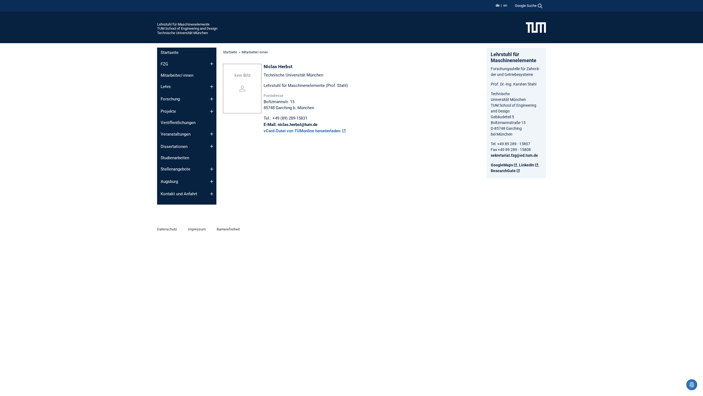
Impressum (197, 229)
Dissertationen (174, 146)
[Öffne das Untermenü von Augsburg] (211, 181)
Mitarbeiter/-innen (177, 75)
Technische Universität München (182, 33)
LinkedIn (526, 165)
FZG (164, 64)
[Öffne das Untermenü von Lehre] (211, 86)
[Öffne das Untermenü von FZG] (211, 64)
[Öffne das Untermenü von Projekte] (211, 111)
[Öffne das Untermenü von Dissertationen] (211, 146)
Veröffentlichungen (178, 122)
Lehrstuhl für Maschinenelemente (183, 24)
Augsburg (169, 181)
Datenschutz (167, 229)
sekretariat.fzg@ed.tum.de (514, 155)
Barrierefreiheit (228, 229)
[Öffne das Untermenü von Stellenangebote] (211, 169)
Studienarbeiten (175, 157)
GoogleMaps (502, 165)
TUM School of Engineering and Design (187, 28)
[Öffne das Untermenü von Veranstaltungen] (211, 134)
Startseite (169, 52)
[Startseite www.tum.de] (536, 27)
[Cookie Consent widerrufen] (691, 384)
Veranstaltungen (176, 134)
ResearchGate (503, 171)
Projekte (168, 111)
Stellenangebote (175, 169)
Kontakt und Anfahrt (179, 193)
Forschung (170, 99)
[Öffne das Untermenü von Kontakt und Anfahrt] (211, 194)
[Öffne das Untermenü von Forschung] (211, 99)
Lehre (166, 86)
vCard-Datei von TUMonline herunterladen (302, 130)
